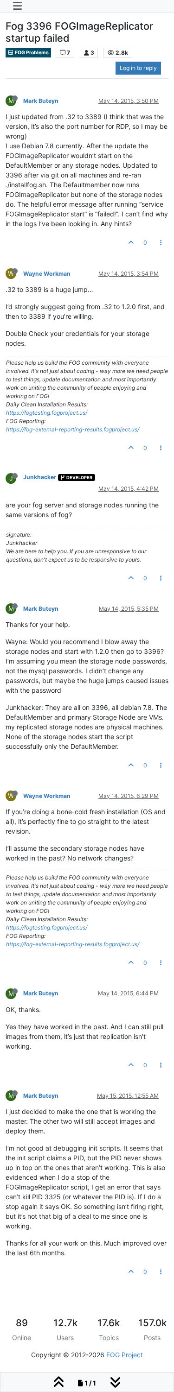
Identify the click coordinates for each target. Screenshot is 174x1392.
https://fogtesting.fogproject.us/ (46, 412)
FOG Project (124, 1355)
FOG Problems (31, 53)
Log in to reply (138, 67)
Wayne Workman (47, 273)
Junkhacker (39, 477)
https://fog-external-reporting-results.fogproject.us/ (72, 429)
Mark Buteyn (40, 100)
